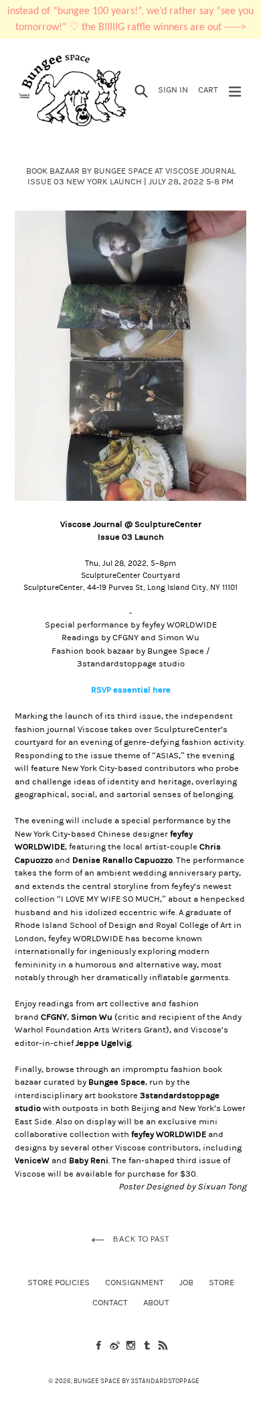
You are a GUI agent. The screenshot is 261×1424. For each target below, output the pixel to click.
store (221, 1282)
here (162, 690)
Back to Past (140, 1238)
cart (210, 89)
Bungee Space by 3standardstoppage (136, 1381)
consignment (134, 1282)
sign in (175, 89)
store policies (58, 1282)
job (186, 1282)
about (156, 1302)
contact (110, 1302)
